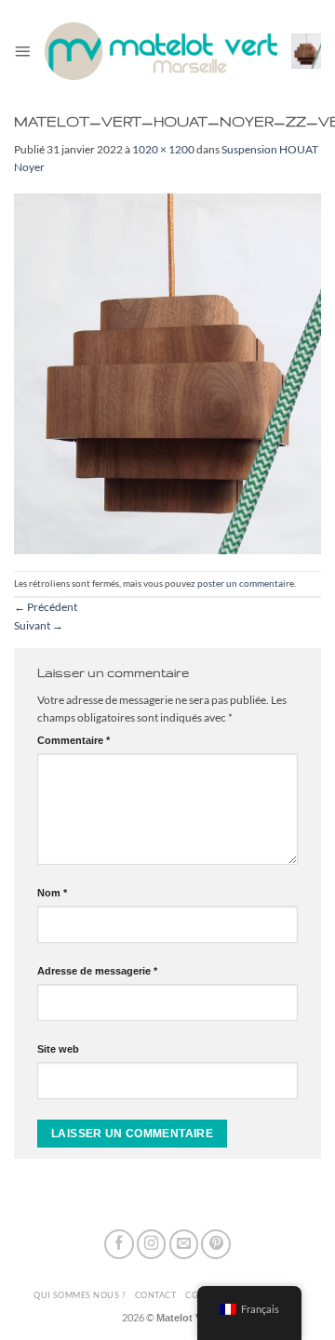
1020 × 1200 (163, 149)
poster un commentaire (245, 583)
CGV (194, 1295)
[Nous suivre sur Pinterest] (216, 1244)
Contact (155, 1295)
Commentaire (73, 740)
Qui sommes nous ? (80, 1295)
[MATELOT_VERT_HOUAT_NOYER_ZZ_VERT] (167, 372)
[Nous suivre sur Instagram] (152, 1244)
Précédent (45, 607)
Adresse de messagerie (97, 970)
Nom (52, 892)
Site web (58, 1049)
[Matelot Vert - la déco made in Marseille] (161, 51)
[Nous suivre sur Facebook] (119, 1244)
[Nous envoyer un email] (184, 1244)
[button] (22, 51)
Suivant (38, 625)
